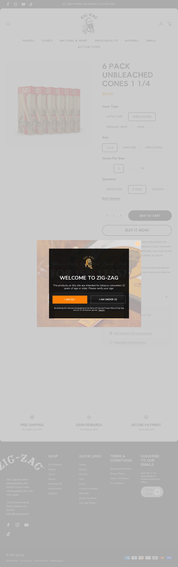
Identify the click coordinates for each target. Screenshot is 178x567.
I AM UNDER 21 (108, 299)
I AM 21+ (70, 299)
